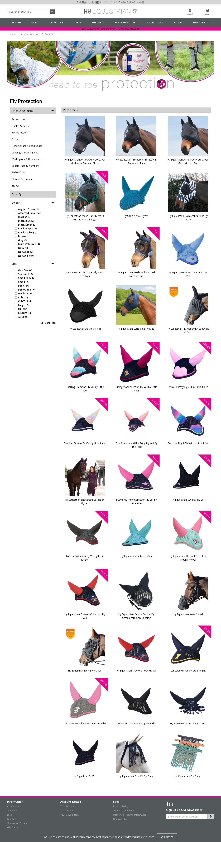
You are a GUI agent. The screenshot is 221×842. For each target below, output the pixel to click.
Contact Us (13, 806)
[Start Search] (52, 11)
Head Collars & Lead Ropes (27, 145)
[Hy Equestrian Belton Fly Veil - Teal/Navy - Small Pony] (136, 532)
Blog (9, 814)
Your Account (67, 806)
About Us (12, 810)
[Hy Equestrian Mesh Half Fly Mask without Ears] (136, 248)
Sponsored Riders (17, 823)
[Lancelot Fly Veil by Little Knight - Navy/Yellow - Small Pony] (188, 646)
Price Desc (69, 110)
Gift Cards (12, 827)
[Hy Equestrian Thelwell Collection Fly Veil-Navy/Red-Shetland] (85, 590)
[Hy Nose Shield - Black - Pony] (188, 590)
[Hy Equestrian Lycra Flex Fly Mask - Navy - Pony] (136, 305)
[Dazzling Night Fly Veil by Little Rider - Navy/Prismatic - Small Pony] (188, 419)
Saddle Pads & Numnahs (26, 165)
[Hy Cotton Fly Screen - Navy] (188, 699)
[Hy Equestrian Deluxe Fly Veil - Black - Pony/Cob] (85, 305)
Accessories (18, 119)
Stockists (12, 819)
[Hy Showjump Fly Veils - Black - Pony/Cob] (136, 699)
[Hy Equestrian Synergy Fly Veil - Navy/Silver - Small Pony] (188, 476)
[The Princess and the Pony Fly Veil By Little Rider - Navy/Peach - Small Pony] (136, 419)
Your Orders (67, 810)
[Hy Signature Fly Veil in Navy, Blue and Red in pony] (85, 752)
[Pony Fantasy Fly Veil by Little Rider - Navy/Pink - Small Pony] (188, 363)
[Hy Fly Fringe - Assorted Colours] (188, 752)
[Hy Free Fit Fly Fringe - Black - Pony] (136, 752)
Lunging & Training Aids (25, 152)
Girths (15, 139)
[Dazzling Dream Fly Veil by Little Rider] (85, 419)
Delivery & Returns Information (130, 814)
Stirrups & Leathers (22, 179)
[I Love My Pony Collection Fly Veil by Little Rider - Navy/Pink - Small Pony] (136, 476)
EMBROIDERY (201, 22)
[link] (167, 804)
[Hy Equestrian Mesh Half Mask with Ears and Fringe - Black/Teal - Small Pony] (85, 192)
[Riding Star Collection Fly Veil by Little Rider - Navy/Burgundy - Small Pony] (136, 363)
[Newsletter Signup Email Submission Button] (210, 816)
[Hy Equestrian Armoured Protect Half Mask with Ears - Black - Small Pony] (136, 135)
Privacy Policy (120, 806)
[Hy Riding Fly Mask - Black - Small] (85, 646)
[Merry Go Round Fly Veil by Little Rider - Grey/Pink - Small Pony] (85, 699)
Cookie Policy (120, 819)
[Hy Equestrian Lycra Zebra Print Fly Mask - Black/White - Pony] (188, 192)
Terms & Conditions (123, 810)
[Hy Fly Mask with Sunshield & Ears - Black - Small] (188, 305)
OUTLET (177, 22)
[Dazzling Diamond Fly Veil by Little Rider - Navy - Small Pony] (85, 363)
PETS (78, 22)
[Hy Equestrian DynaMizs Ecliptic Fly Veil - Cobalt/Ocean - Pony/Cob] (188, 248)
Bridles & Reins (20, 126)
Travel (15, 185)
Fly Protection (19, 132)
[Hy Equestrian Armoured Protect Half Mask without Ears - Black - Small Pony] (188, 135)
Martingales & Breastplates (27, 159)
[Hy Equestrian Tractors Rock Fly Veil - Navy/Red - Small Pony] (136, 646)
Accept (169, 837)
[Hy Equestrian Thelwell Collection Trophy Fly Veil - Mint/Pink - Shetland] (188, 532)
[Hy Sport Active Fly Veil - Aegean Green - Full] (136, 192)
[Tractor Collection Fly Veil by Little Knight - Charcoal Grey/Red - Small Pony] (85, 532)
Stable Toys (18, 172)
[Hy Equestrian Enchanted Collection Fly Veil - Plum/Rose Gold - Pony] (85, 476)
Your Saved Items (70, 814)
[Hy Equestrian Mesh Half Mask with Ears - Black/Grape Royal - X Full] (85, 248)
